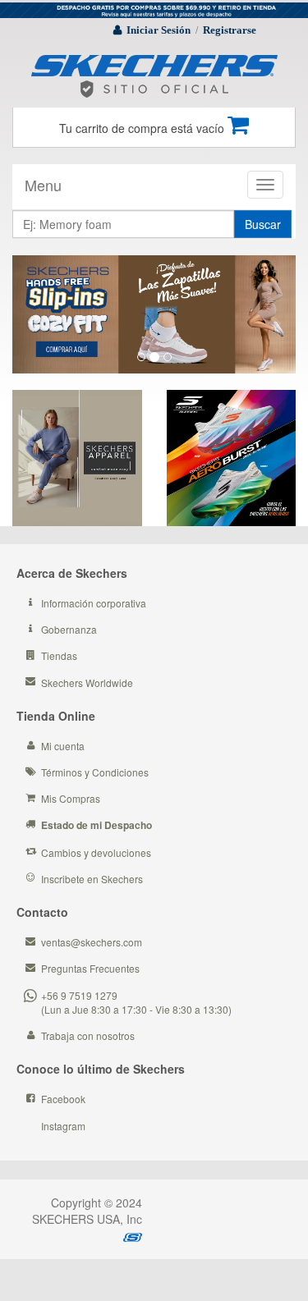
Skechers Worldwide (87, 682)
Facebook (63, 1099)
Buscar (263, 224)
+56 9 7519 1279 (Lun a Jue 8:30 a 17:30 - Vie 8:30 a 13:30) (136, 1002)
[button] (33, 314)
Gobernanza (69, 629)
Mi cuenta (63, 746)
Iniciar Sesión (158, 30)
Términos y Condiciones (95, 772)
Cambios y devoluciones (96, 852)
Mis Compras (70, 798)
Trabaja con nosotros (88, 1035)
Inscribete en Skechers (92, 879)
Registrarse (229, 30)
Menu (43, 184)
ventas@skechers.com (91, 942)
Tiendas (59, 655)
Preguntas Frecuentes (90, 968)
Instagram (63, 1126)
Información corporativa (93, 603)
